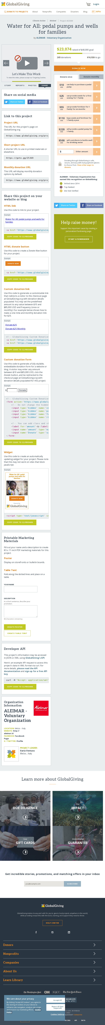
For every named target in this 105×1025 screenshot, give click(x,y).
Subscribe (72, 884)
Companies (61, 11)
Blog (85, 11)
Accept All (57, 1000)
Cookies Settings (57, 1014)
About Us (10, 971)
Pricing (67, 1020)
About (35, 11)
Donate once (66, 77)
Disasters (75, 11)
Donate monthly (91, 76)
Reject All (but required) (57, 1007)
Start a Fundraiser (78, 239)
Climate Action (39, 20)
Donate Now (79, 68)
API (76, 1020)
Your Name (9, 584)
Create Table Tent (17, 633)
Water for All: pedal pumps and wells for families (17, 476)
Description (9, 598)
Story (7, 85)
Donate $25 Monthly (15, 328)
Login (96, 4)
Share (45, 85)
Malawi (53, 20)
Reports (20, 85)
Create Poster (14, 627)
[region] (34, 1008)
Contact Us (78, 1015)
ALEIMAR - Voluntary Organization (53, 37)
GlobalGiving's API (35, 657)
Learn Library (13, 980)
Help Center (52, 923)
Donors (8, 945)
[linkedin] (69, 932)
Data (83, 1020)
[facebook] (36, 932)
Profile (20, 741)
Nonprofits (47, 11)
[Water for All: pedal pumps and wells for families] (16, 488)
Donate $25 (11, 324)
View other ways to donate (79, 166)
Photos (32, 85)
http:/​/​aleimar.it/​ (11, 732)
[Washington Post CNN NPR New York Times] (52, 993)
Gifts (98, 11)
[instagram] (52, 932)
